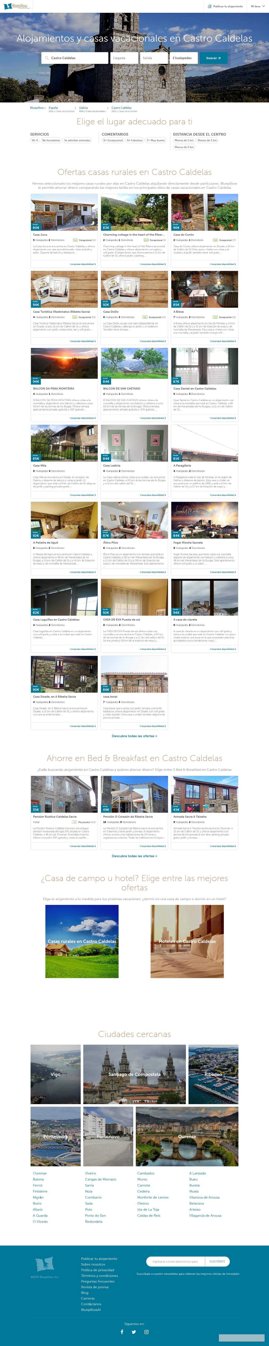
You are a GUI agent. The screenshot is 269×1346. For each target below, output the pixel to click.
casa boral (110, 696)
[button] (122, 1332)
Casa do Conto (183, 234)
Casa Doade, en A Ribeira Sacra (54, 696)
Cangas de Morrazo (100, 1179)
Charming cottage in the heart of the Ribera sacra (137, 234)
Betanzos (196, 1203)
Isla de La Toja (148, 1209)
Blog (84, 1293)
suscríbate (217, 1261)
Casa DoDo (111, 311)
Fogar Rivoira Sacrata (188, 542)
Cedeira (143, 1191)
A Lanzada (197, 1173)
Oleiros (143, 1203)
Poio (88, 1209)
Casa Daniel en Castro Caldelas (194, 388)
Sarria (89, 1185)
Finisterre (40, 1191)
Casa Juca (40, 234)
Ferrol (37, 1185)
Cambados (145, 1173)
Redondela (93, 1221)
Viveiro (90, 1173)
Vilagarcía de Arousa (205, 1215)
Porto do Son (95, 1215)
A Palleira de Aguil (45, 542)
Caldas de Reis (148, 1215)
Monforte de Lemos (153, 1197)
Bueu (193, 1179)
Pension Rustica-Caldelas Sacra (55, 816)
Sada (89, 1203)
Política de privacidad (97, 1270)
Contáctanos (91, 1304)
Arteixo (195, 1209)
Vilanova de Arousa (204, 1197)
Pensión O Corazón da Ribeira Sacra (128, 816)
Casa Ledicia (111, 465)
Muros (142, 1179)
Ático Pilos (110, 542)
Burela (194, 1185)
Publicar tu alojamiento (99, 1259)
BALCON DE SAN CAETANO (121, 388)
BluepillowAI (91, 1310)
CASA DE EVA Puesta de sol (121, 619)
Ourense (40, 1173)
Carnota (143, 1185)
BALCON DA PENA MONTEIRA (53, 388)
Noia (88, 1191)
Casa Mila (39, 465)
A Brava (178, 311)
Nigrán (38, 1197)
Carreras (88, 1298)
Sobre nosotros (93, 1264)
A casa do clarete (185, 619)
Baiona (38, 1179)
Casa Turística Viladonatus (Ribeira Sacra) (61, 311)
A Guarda (40, 1215)
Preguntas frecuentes (98, 1281)
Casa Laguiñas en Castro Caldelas (56, 619)
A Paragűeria (182, 465)
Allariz (38, 1209)
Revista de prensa (95, 1287)
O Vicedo (40, 1221)
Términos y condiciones (99, 1276)
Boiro (37, 1203)
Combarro (93, 1197)
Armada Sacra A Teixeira (190, 816)
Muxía (194, 1191)
